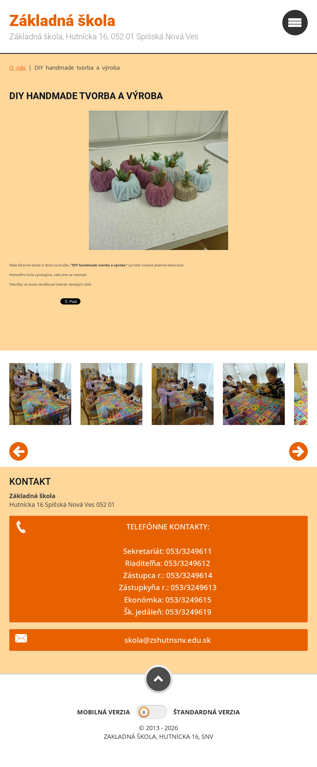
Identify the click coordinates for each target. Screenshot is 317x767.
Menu (295, 22)
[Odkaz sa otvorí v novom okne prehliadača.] (158, 249)
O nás (17, 67)
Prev (18, 451)
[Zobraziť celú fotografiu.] (40, 394)
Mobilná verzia (103, 712)
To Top (158, 679)
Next (298, 451)
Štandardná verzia (206, 712)
